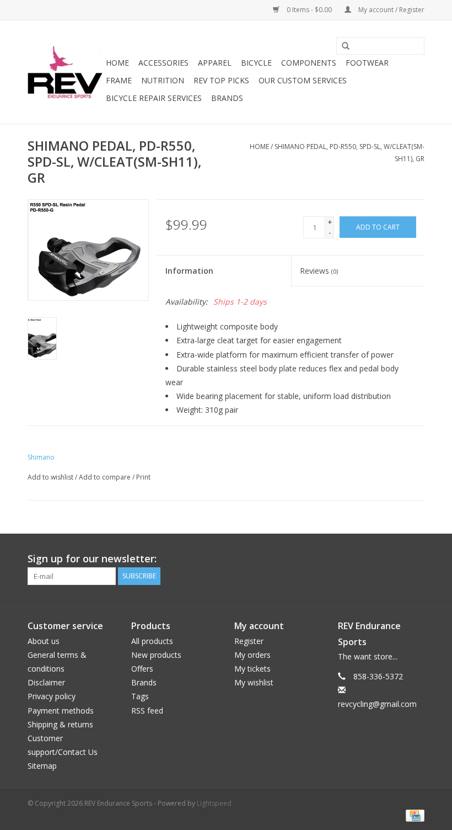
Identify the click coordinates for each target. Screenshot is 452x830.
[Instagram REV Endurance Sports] (415, 559)
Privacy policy (52, 696)
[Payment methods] (413, 815)
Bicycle (256, 62)
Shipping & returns (60, 724)
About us (44, 641)
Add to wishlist (50, 477)
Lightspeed (214, 803)
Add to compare (105, 477)
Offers (142, 668)
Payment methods (61, 710)
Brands (227, 98)
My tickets (252, 668)
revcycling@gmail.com (377, 704)
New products (156, 655)
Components (308, 62)
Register (248, 641)
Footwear (367, 62)
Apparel (215, 62)
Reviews (319, 270)
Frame (119, 80)
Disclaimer (46, 682)
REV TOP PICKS (221, 80)
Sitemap (42, 765)
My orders (252, 655)
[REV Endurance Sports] (65, 72)
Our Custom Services (303, 80)
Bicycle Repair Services (154, 98)
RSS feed (147, 710)
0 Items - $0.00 (309, 9)
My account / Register (390, 9)
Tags (140, 696)
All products (152, 641)
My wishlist (253, 682)
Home (117, 62)
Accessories (163, 62)
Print (143, 477)
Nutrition (162, 80)
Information (189, 270)
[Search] (341, 46)
